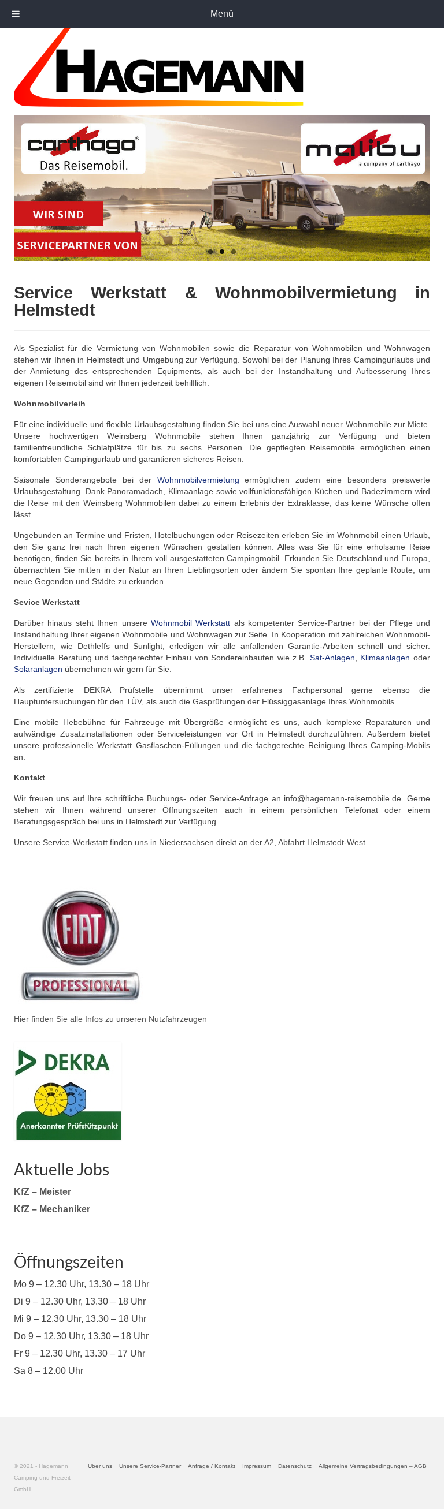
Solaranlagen (38, 669)
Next (417, 188)
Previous (27, 188)
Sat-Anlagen (332, 657)
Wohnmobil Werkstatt (190, 622)
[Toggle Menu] (15, 14)
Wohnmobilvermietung (198, 479)
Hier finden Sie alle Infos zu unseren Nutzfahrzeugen (110, 1019)
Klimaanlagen (385, 657)
